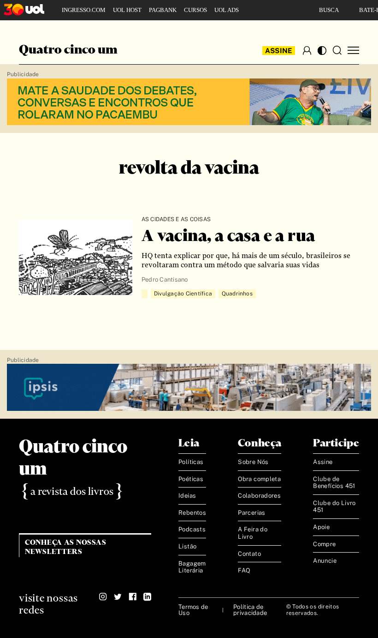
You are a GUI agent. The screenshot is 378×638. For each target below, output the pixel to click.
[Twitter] (118, 597)
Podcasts (192, 529)
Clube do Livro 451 (334, 507)
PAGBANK (163, 9)
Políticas (191, 461)
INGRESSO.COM (84, 9)
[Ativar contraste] (322, 50)
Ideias (187, 495)
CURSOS (195, 9)
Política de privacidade (250, 610)
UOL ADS (226, 9)
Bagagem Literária (192, 567)
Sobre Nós (253, 461)
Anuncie (325, 560)
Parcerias (252, 512)
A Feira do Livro (252, 533)
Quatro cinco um (68, 50)
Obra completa (259, 478)
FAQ (244, 570)
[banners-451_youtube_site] (189, 102)
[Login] (307, 50)
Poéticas (190, 478)
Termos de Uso (193, 610)
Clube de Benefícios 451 (334, 482)
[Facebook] (132, 597)
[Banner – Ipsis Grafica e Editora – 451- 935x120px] (189, 387)
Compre (324, 544)
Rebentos (192, 512)
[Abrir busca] (337, 50)
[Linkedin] (147, 597)
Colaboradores (259, 495)
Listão (187, 546)
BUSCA (329, 9)
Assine (279, 50)
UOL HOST (127, 9)
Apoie (321, 527)
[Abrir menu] (353, 50)
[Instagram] (103, 597)
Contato (249, 553)
